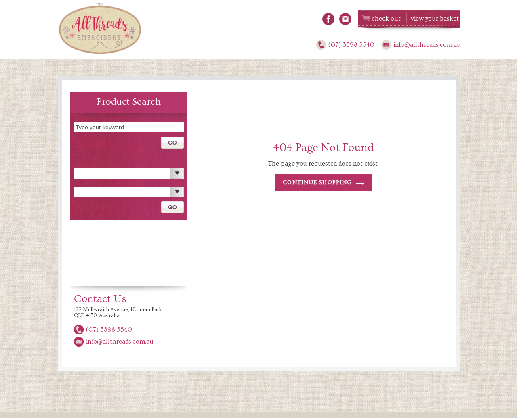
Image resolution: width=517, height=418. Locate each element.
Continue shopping (317, 182)
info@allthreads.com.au (427, 44)
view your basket (435, 18)
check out (386, 18)
